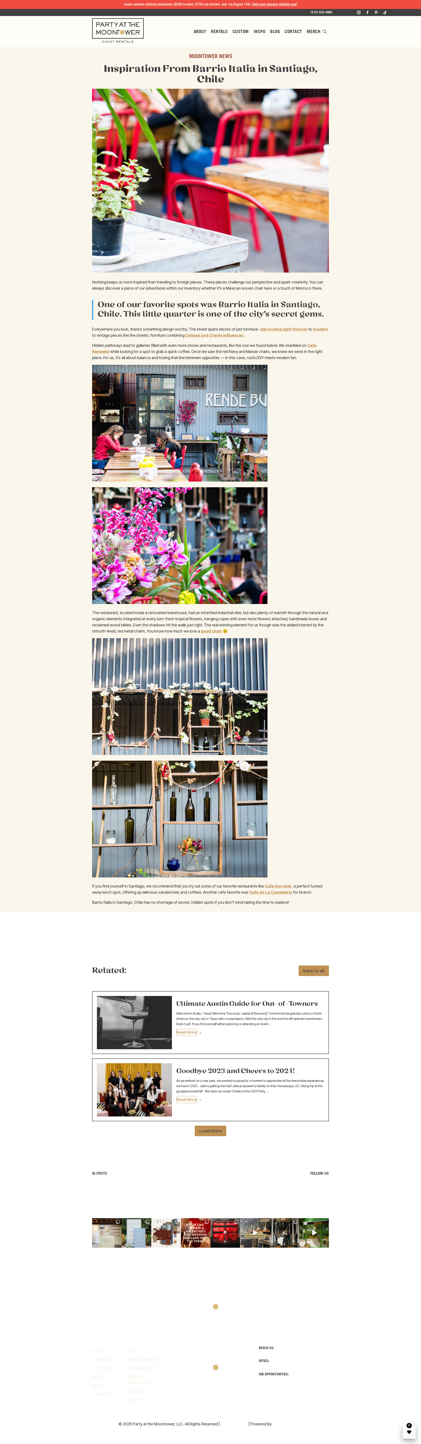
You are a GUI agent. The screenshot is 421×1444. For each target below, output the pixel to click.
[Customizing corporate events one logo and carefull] (225, 1233)
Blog (275, 32)
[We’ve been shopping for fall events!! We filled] (166, 1233)
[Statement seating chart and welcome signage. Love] (136, 1233)
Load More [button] (210, 1131)
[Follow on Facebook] (367, 12)
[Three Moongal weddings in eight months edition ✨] (195, 1233)
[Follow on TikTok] (385, 12)
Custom (241, 32)
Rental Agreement (140, 1380)
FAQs (132, 1351)
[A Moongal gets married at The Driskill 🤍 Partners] (284, 1233)
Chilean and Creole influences (214, 335)
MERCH (314, 32)
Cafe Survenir (278, 886)
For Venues (140, 1368)
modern (320, 329)
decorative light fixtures (283, 329)
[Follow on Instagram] (358, 12)
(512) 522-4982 (283, 1361)
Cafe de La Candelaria (270, 892)
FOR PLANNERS (143, 1359)
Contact (293, 32)
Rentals (219, 32)
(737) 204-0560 (303, 1374)
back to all (313, 970)
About (200, 32)
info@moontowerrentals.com (286, 1387)
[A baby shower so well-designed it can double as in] (107, 1233)
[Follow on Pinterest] (376, 12)
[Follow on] (228, 1394)
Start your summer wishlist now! (274, 4)
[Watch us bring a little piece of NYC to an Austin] (314, 1233)
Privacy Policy (234, 1424)
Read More (187, 1032)
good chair (211, 631)
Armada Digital (288, 1424)
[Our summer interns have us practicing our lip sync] (255, 1233)
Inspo (260, 32)
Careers (137, 1391)
